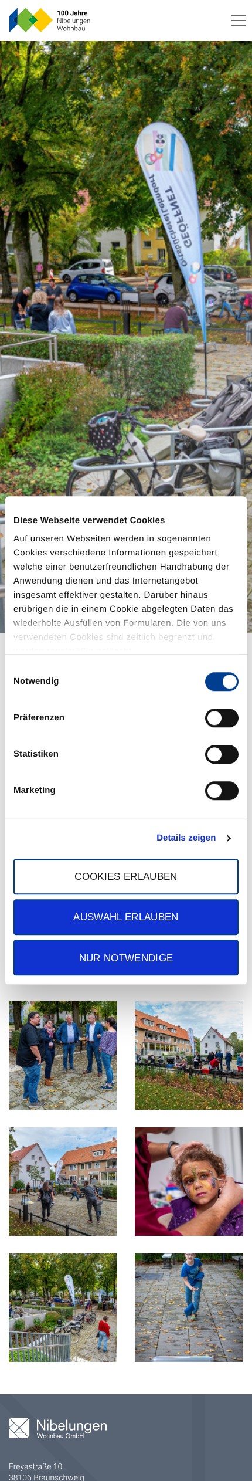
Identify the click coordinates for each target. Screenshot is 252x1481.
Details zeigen (186, 838)
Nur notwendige (126, 958)
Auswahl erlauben (125, 917)
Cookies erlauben (125, 876)
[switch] (222, 718)
